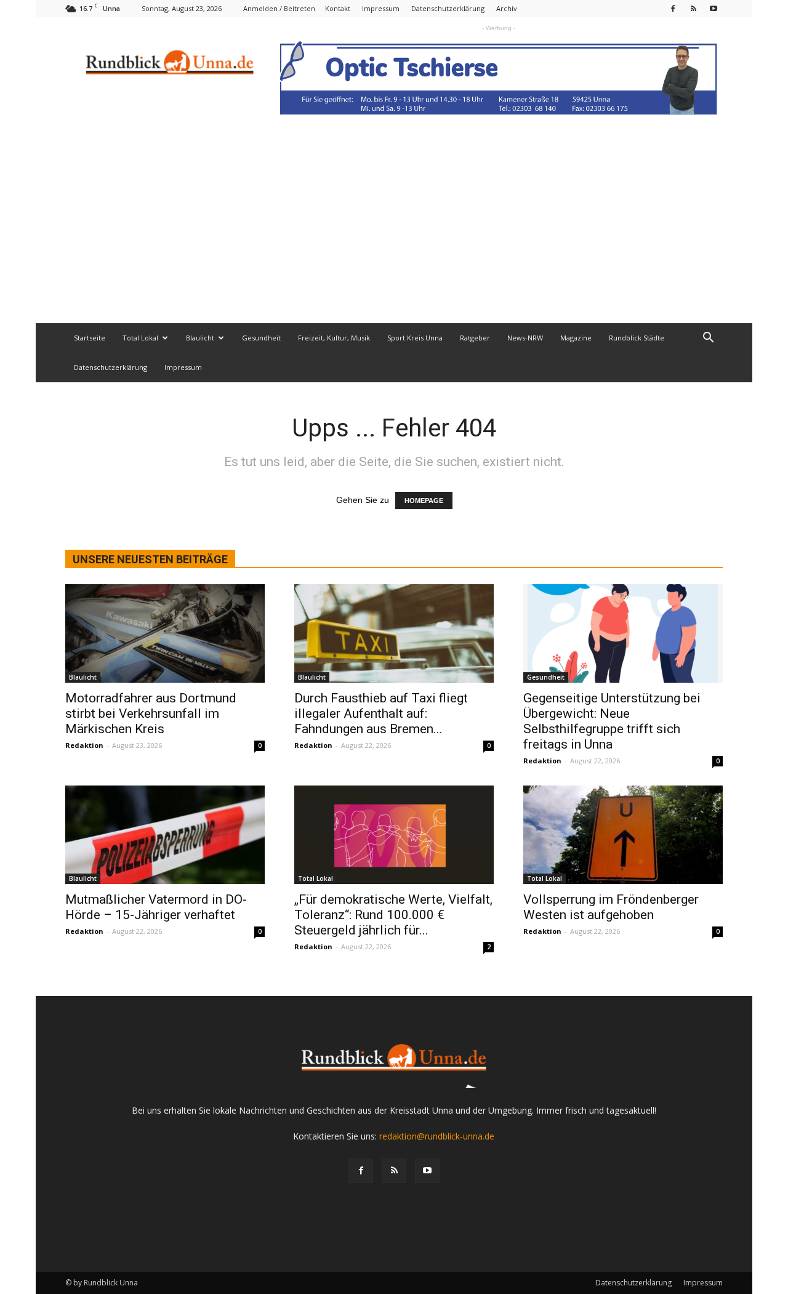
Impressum (381, 8)
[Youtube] (713, 8)
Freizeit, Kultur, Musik (334, 337)
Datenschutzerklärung (447, 8)
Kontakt (337, 8)
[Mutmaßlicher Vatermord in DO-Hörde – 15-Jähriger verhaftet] (165, 835)
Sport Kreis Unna (415, 337)
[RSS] (693, 8)
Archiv (506, 8)
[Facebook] (673, 8)
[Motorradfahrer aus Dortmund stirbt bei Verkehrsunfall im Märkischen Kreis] (165, 633)
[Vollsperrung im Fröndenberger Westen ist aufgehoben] (623, 835)
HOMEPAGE (423, 500)
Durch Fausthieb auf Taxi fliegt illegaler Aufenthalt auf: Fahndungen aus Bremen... (381, 713)
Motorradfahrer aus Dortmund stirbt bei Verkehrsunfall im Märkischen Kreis (150, 713)
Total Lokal (140, 337)
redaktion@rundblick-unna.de (436, 1136)
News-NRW (525, 337)
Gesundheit (261, 337)
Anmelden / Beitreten (279, 8)
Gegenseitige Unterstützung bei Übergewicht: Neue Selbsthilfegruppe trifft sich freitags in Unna (612, 721)
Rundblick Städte (636, 337)
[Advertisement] (394, 231)
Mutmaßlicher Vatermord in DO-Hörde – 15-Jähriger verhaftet (156, 907)
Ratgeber (475, 337)
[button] (708, 339)
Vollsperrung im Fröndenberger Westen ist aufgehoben (611, 907)
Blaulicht (200, 337)
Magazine (576, 337)
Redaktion (84, 745)
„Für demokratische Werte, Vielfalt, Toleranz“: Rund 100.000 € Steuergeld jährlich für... (393, 915)
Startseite (89, 337)
